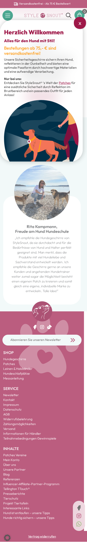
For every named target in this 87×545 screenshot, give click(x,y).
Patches (65, 83)
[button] (7, 538)
